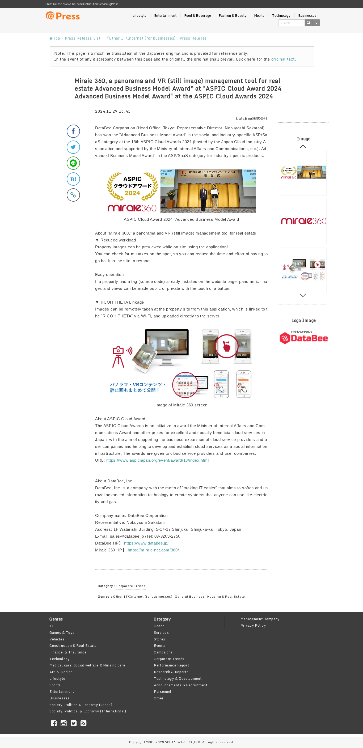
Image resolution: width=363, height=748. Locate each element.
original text (283, 59)
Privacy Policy (253, 625)
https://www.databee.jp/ (146, 543)
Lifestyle (139, 15)
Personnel (162, 691)
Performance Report (171, 665)
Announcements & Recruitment (181, 685)
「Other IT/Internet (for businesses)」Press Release (156, 38)
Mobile (259, 15)
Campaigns (163, 652)
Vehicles (57, 639)
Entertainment (165, 15)
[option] (303, 173)
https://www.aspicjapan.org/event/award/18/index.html (157, 460)
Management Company (260, 619)
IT (51, 626)
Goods (159, 626)
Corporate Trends (130, 585)
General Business (190, 596)
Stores (159, 639)
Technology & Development (178, 678)
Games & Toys (61, 632)
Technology (281, 15)
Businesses (307, 15)
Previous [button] (303, 148)
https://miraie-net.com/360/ (153, 550)
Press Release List (83, 38)
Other (159, 698)
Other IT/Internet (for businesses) (142, 596)
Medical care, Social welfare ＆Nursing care (87, 665)
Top (56, 38)
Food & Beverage (197, 15)
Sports (55, 685)
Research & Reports (171, 672)
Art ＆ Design (61, 672)
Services (161, 632)
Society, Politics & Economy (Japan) (80, 705)
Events (160, 645)
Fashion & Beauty (232, 15)
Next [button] (303, 294)
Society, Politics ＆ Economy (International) (87, 711)
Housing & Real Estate (226, 596)
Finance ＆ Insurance (67, 652)
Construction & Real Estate (73, 645)
